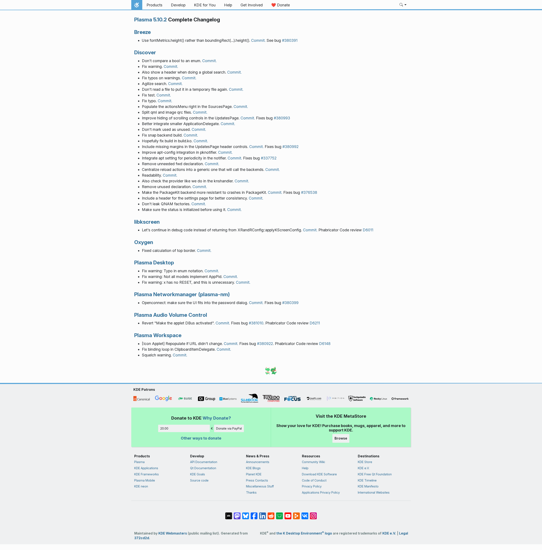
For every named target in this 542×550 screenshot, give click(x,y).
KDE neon (141, 486)
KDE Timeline (367, 480)
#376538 (309, 192)
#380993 (282, 118)
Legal (403, 533)
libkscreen (147, 222)
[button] (403, 5)
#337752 (269, 158)
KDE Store (365, 462)
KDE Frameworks (146, 474)
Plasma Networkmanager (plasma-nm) (182, 294)
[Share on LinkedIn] (262, 513)
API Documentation (203, 462)
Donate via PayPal (229, 428)
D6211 (315, 323)
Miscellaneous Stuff (260, 486)
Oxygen (143, 242)
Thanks (251, 492)
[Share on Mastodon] (237, 513)
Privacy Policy (312, 486)
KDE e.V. (363, 468)
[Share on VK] (304, 513)
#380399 (290, 302)
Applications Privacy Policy (321, 492)
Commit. (258, 40)
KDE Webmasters (172, 533)
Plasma (139, 462)
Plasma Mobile (144, 480)
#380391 (289, 40)
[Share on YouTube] (288, 513)
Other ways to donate (201, 438)
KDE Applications (146, 468)
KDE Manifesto (368, 486)
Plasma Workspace (157, 335)
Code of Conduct (314, 480)
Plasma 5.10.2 (150, 19)
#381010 (256, 323)
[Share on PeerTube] (296, 513)
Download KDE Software (319, 474)
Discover (145, 52)
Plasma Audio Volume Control (170, 315)
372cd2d (141, 538)
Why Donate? (217, 418)
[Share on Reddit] (271, 513)
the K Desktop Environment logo (304, 533)
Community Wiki (313, 462)
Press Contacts (257, 480)
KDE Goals (197, 474)
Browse (341, 438)
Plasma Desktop (154, 262)
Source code (199, 480)
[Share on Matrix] (228, 513)
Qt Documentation (203, 468)
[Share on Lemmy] (279, 513)
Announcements (257, 462)
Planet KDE (253, 474)
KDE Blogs (253, 468)
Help (305, 468)
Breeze (142, 32)
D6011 (368, 230)
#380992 (290, 146)
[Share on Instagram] (313, 513)
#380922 (265, 343)
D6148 (324, 343)
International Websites (374, 492)
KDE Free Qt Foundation (375, 474)
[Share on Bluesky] (245, 513)
